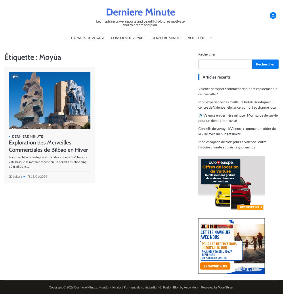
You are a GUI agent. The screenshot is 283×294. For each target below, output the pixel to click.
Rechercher (207, 54)
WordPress (226, 287)
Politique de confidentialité (142, 287)
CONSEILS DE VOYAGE (128, 38)
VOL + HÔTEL (198, 38)
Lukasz (17, 176)
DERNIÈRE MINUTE (167, 38)
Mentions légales (110, 287)
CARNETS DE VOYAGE (88, 38)
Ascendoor (191, 287)
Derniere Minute (140, 12)
